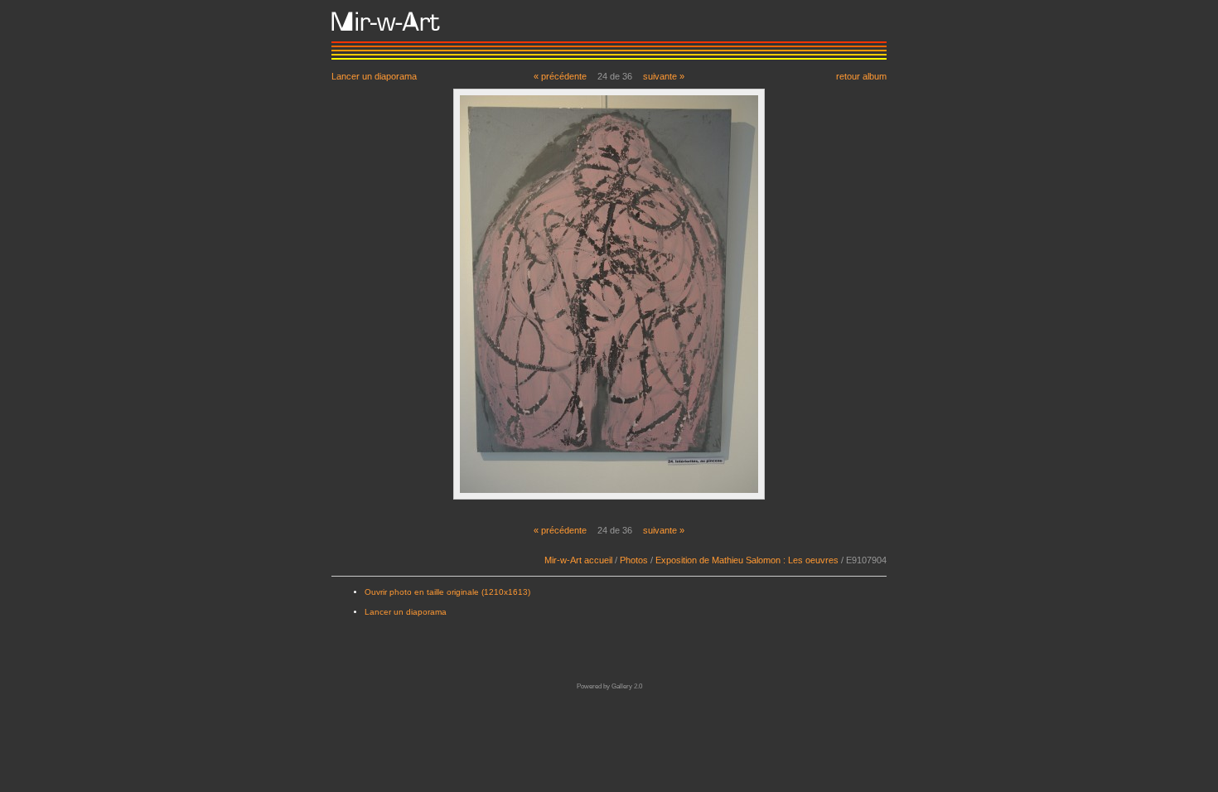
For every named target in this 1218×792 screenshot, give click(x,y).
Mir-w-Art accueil (578, 560)
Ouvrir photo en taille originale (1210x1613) (447, 591)
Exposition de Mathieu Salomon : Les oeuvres (747, 560)
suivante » (663, 76)
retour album (861, 75)
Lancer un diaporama (374, 75)
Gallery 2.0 (626, 686)
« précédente (560, 76)
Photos (634, 560)
